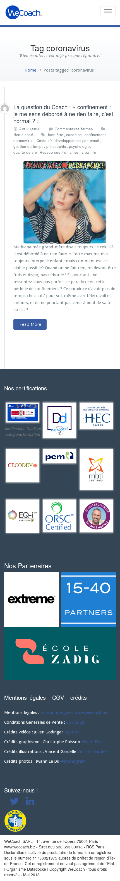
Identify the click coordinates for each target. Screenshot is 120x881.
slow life (89, 152)
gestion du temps (28, 146)
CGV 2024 (75, 722)
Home (30, 70)
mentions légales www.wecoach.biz (74, 712)
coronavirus (23, 140)
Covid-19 (44, 140)
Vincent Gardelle (93, 751)
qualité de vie (25, 152)
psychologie (79, 146)
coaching (74, 134)
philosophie (56, 146)
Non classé (23, 134)
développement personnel (77, 140)
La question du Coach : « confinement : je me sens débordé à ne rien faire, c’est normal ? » (63, 114)
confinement (95, 134)
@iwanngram (73, 761)
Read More (30, 324)
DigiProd (72, 732)
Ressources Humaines (59, 152)
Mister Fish (92, 741)
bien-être (55, 134)
